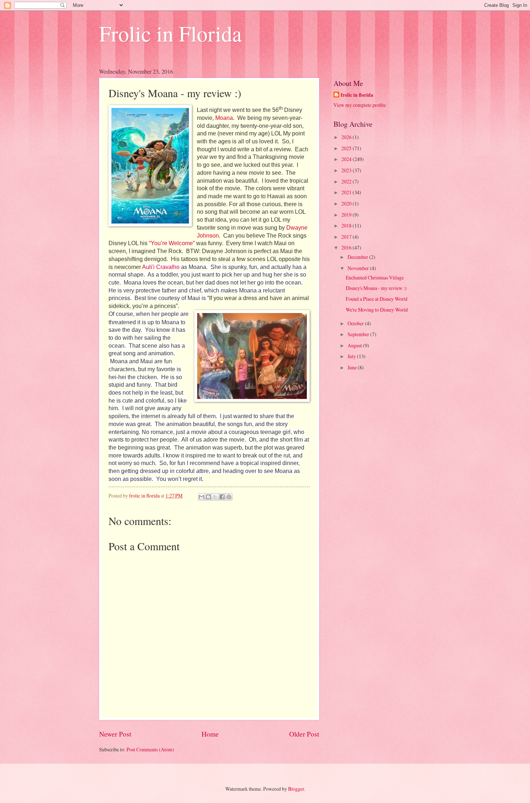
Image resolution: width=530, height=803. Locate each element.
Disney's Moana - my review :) (376, 288)
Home (210, 733)
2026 (347, 137)
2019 (347, 214)
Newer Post (115, 733)
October (356, 323)
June (353, 367)
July (352, 356)
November (359, 268)
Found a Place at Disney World (376, 298)
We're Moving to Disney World (377, 309)
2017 (347, 236)
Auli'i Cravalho (161, 267)
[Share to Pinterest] (229, 496)
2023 (347, 170)
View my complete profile (360, 104)
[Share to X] (215, 496)
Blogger (296, 788)
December (358, 256)
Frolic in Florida (170, 33)
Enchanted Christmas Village (375, 277)
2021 (347, 192)
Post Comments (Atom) (150, 749)
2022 (347, 181)
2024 (347, 159)
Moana (224, 118)
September (359, 334)
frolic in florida (357, 95)
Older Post (304, 733)
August (355, 345)
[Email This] (201, 496)
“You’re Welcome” (172, 243)
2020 (347, 203)
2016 (347, 247)
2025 (347, 148)
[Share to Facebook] (222, 496)
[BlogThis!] (208, 496)
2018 (347, 225)
